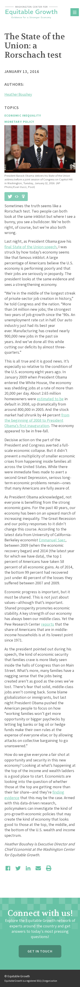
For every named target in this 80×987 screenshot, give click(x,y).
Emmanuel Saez (52, 539)
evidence (11, 797)
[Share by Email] (38, 868)
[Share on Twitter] (18, 868)
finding (58, 792)
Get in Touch (40, 951)
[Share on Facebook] (8, 868)
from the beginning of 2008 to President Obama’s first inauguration (36, 420)
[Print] (48, 868)
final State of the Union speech (30, 246)
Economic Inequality (22, 115)
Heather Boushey (18, 94)
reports (47, 624)
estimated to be (50, 398)
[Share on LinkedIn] (28, 868)
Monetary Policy (19, 122)
